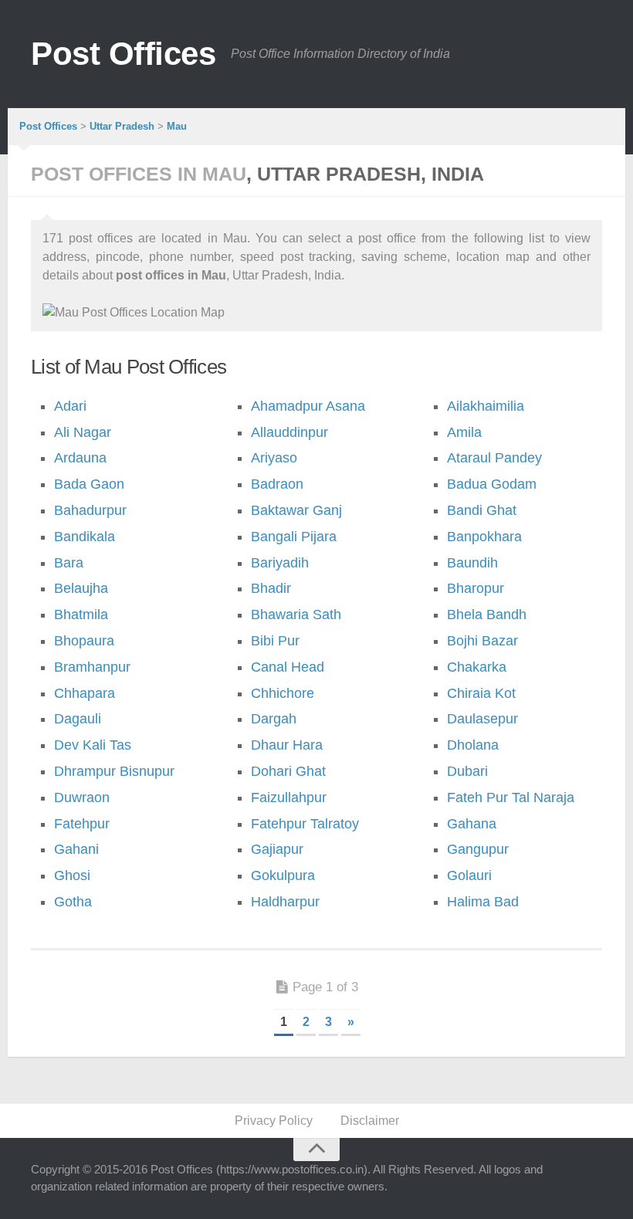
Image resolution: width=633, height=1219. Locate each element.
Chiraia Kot (481, 693)
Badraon (277, 484)
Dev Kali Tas (92, 745)
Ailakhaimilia (485, 406)
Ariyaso (274, 458)
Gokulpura (283, 875)
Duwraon (82, 797)
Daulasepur (482, 718)
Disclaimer (369, 1120)
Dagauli (77, 718)
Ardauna (80, 458)
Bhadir (271, 588)
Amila (464, 432)
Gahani (76, 849)
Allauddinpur (289, 432)
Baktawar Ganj (296, 510)
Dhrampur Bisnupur (114, 771)
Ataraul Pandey (494, 458)
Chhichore (282, 693)
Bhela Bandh (486, 614)
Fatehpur (82, 823)
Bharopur (475, 588)
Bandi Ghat (481, 510)
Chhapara (84, 693)
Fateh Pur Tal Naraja (510, 797)
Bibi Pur (275, 640)
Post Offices (123, 54)
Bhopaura (84, 640)
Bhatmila (81, 614)
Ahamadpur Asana (308, 406)
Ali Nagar (82, 432)
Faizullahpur (289, 797)
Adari (70, 406)
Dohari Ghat (288, 771)
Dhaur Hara (287, 745)
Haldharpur (285, 901)
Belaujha (81, 588)
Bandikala (84, 536)
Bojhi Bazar (482, 640)
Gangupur (478, 849)
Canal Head (287, 667)
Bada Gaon (89, 484)
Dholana (473, 745)
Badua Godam (492, 484)
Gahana (471, 823)
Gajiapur (277, 849)
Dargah (273, 718)
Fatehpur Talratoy (305, 823)
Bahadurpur (90, 510)
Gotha (73, 901)
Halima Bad (483, 901)
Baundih (472, 563)
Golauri (469, 875)
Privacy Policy (274, 1120)
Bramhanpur (92, 667)
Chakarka (476, 667)
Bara (68, 563)
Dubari (467, 771)
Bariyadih (280, 563)
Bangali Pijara (294, 536)
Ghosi (72, 875)
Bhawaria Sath (296, 614)
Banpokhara (484, 536)
